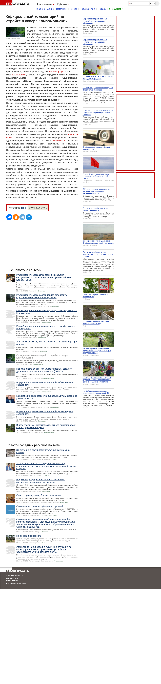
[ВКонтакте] (9, 217)
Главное (40, 9)
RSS (24, 583)
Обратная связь (12, 578)
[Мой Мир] (29, 217)
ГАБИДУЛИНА (19, 75)
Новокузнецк (59, 140)
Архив (50, 9)
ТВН (23, 207)
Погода (73, 9)
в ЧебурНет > (116, 9)
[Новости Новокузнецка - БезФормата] (15, 3)
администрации (56, 71)
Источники (61, 9)
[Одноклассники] (16, 217)
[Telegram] (22, 217)
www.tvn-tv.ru (15, 39)
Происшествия (87, 9)
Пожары (102, 9)
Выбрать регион (12, 580)
